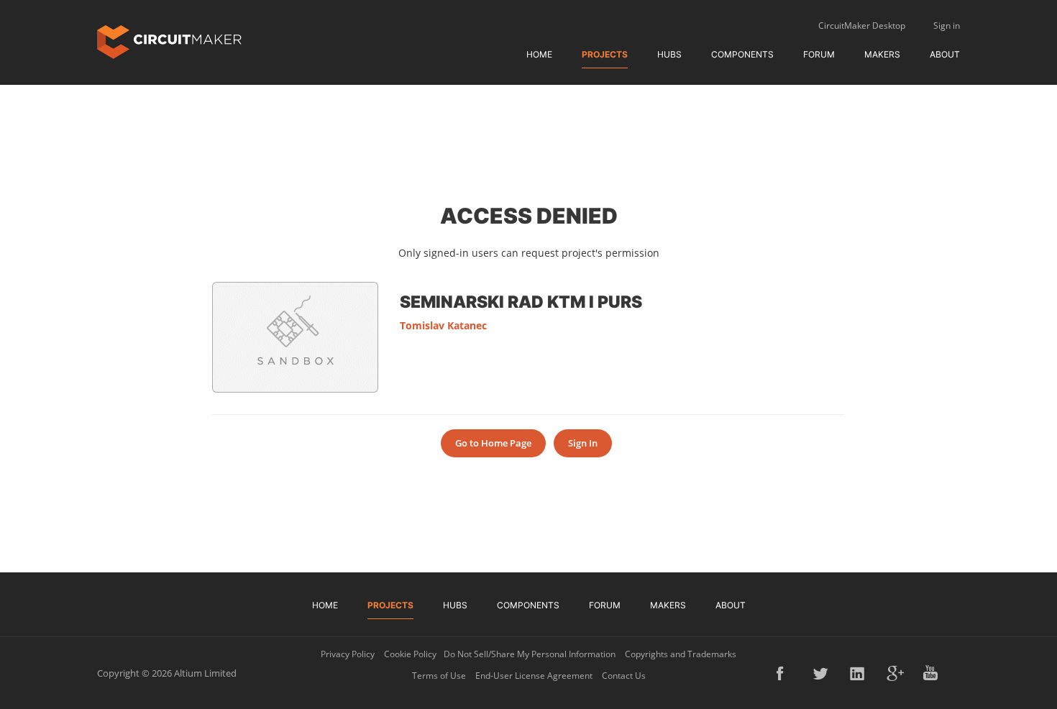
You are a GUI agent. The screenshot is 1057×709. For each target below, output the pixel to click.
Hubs (669, 54)
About (945, 54)
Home (539, 54)
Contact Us (624, 675)
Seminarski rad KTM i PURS (521, 301)
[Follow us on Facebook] (785, 673)
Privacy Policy (348, 654)
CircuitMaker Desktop (861, 25)
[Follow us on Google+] (895, 673)
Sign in (946, 25)
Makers (882, 54)
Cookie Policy (410, 654)
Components (742, 54)
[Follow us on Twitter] (821, 673)
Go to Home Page (493, 442)
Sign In (583, 442)
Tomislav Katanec (443, 325)
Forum (819, 54)
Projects (605, 54)
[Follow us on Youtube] (932, 673)
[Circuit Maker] (169, 40)
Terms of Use (439, 675)
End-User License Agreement (533, 675)
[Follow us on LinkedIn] (858, 673)
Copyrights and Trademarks (680, 654)
